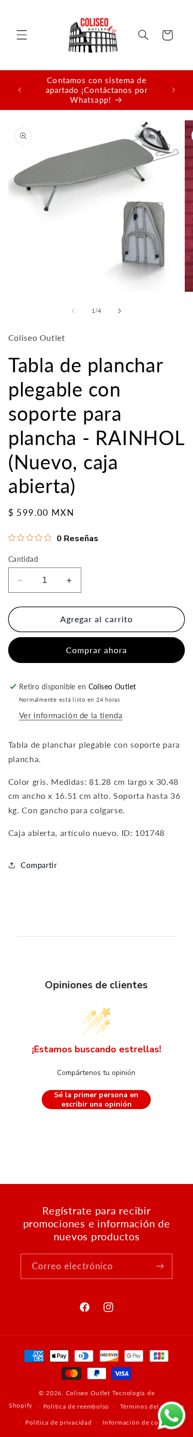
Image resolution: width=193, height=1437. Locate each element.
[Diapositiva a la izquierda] (73, 311)
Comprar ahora (97, 650)
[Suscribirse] (160, 1266)
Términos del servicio (152, 1406)
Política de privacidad (58, 1422)
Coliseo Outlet (88, 1392)
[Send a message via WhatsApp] (171, 1415)
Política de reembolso (76, 1406)
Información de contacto (140, 1422)
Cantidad (23, 559)
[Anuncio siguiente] (173, 89)
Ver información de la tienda (70, 715)
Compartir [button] (39, 865)
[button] (21, 35)
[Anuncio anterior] (19, 89)
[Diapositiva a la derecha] (120, 311)
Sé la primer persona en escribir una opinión (96, 1099)
